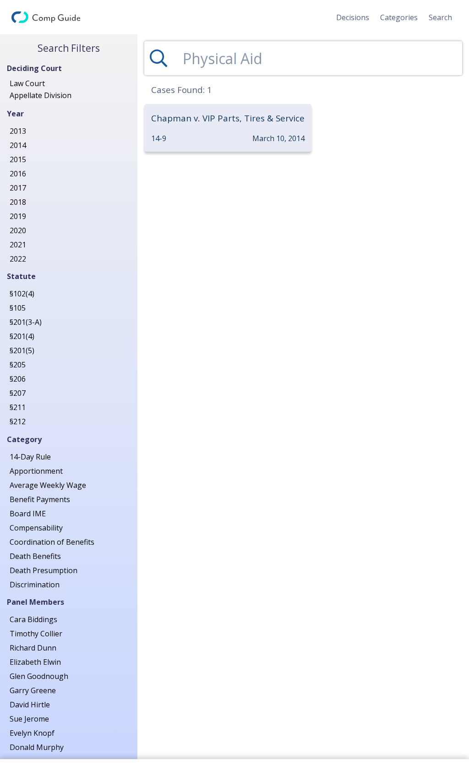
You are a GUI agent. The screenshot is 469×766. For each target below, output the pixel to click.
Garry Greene (33, 690)
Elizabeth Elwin (35, 662)
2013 (18, 131)
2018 (18, 202)
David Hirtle (30, 705)
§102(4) (22, 294)
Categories (399, 17)
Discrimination (35, 585)
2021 (18, 245)
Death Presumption (43, 570)
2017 (18, 188)
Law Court (27, 83)
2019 (18, 216)
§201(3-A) (26, 322)
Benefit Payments (40, 499)
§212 (18, 421)
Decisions (352, 17)
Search (440, 17)
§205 (18, 365)
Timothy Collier (36, 634)
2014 (18, 145)
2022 (18, 259)
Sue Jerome (29, 719)
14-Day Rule (30, 457)
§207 (18, 393)
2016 (18, 174)
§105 (18, 308)
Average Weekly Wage (48, 485)
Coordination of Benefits (52, 542)
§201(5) (22, 350)
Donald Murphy (37, 747)
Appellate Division (40, 95)
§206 (18, 379)
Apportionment (36, 471)
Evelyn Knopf (32, 733)
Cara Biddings (33, 619)
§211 (18, 407)
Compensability (36, 528)
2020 (18, 230)
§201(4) (22, 336)
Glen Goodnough (39, 676)
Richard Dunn (33, 648)
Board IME (28, 514)
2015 (18, 159)
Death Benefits (35, 556)
